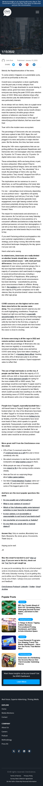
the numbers (12, 287)
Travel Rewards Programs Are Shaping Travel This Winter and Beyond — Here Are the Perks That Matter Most (29, 644)
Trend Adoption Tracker (21, 481)
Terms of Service (15, 776)
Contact (4, 717)
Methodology (7, 740)
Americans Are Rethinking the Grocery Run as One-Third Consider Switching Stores (29, 661)
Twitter (32, 587)
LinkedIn (24, 587)
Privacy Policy (28, 776)
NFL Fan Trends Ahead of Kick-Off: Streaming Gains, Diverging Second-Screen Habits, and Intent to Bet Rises (29, 609)
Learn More (21, 682)
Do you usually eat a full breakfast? (18, 500)
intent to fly (12, 468)
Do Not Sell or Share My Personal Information (21, 781)
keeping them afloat (25, 354)
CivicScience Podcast (11, 587)
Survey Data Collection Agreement (21, 779)
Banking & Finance (25, 619)
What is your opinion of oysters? (16, 504)
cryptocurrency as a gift (15, 453)
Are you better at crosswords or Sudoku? (20, 520)
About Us (5, 727)
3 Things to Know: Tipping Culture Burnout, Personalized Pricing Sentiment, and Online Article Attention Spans (29, 627)
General (22, 602)
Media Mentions (8, 713)
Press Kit (5, 744)
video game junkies (16, 477)
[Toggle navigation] (37, 12)
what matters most (24, 462)
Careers (4, 731)
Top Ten (8, 563)
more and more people (18, 379)
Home (4, 709)
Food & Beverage (25, 654)
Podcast (5, 736)
